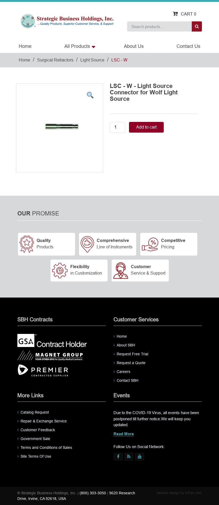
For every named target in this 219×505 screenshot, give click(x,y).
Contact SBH (127, 380)
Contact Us (188, 46)
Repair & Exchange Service (44, 421)
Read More (124, 434)
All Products (77, 46)
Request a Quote (131, 363)
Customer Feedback (38, 430)
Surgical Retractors (55, 60)
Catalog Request (35, 412)
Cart (188, 14)
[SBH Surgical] (66, 20)
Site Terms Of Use (36, 456)
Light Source (92, 60)
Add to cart (146, 127)
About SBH (126, 345)
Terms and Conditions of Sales (46, 447)
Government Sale (35, 439)
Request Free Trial (132, 354)
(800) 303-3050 (93, 493)
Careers (123, 371)
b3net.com (193, 493)
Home (25, 46)
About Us (134, 46)
